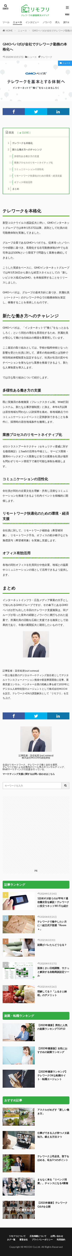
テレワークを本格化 (20, 143)
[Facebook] (14, 111)
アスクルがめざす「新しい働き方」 (53, 1111)
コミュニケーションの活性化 (26, 169)
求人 (57, 22)
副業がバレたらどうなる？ (52, 944)
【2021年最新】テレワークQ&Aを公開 (52, 1204)
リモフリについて (17, 1236)
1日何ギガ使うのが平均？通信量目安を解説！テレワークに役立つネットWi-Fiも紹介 (53, 902)
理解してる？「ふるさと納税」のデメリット (52, 993)
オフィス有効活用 (20, 182)
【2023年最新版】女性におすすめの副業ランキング (52, 1050)
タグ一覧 (11, 1239)
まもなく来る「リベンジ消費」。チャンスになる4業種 (52, 1181)
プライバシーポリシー (42, 1239)
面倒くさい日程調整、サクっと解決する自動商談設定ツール (53, 971)
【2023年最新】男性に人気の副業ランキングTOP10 (52, 1027)
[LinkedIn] (58, 111)
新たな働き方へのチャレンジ (25, 149)
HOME (9, 30)
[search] (65, 785)
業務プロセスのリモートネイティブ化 (31, 162)
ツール (6, 22)
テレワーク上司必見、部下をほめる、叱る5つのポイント (53, 1158)
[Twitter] (36, 111)
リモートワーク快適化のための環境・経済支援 (35, 175)
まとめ (13, 188)
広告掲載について (38, 1236)
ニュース (17, 22)
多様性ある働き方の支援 (24, 156)
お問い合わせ (57, 1236)
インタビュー (32, 22)
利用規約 (61, 1239)
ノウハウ (47, 22)
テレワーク (46, 57)
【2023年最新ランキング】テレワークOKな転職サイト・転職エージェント (52, 1075)
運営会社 (23, 1239)
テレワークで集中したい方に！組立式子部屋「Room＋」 (52, 925)
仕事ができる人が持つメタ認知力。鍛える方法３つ (53, 1134)
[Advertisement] (36, 832)
